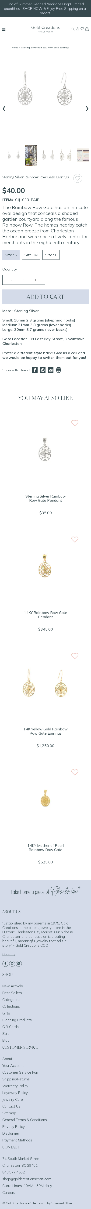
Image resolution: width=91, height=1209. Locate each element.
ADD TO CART (45, 296)
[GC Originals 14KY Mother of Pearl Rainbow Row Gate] (45, 836)
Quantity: (10, 269)
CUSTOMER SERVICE (20, 1047)
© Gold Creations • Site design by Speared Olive (37, 1203)
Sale (6, 1033)
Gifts (6, 1013)
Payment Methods (17, 1140)
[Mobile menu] (3, 29)
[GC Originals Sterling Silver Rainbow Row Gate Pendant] (45, 487)
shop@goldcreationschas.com (26, 1179)
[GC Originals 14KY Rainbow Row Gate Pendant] (45, 603)
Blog (6, 1040)
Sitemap (9, 1113)
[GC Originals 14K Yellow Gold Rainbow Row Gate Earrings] (45, 720)
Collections (11, 1006)
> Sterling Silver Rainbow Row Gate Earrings (44, 47)
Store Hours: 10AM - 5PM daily (27, 1186)
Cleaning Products (17, 1020)
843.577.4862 (13, 1172)
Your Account (13, 1065)
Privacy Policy (13, 1126)
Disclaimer (10, 1133)
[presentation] (4, 107)
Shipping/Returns (16, 1079)
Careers (8, 1192)
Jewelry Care (12, 1099)
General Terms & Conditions (24, 1120)
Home (15, 47)
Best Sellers (12, 993)
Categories (11, 999)
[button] (14, 155)
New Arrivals (12, 986)
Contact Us (11, 1106)
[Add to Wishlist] (81, 178)
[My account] (77, 31)
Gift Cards (10, 1027)
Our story (8, 954)
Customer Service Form (21, 1072)
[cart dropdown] (87, 29)
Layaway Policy (15, 1092)
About (7, 1059)
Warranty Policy (15, 1086)
